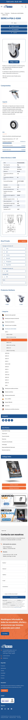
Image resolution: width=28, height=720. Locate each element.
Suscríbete (5, 633)
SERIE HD (7, 382)
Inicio (2, 13)
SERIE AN (7, 356)
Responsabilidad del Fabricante (8, 447)
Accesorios (7, 405)
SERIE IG (6, 369)
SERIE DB (7, 377)
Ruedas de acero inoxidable (10, 325)
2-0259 (7, 304)
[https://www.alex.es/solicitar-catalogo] (14, 515)
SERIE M (6, 361)
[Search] (22, 6)
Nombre (4, 563)
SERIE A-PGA (5, 15)
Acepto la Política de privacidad (11, 594)
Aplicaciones (3, 668)
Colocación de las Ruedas (7, 442)
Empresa (4, 569)
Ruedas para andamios (9, 322)
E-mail (4, 580)
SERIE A (6, 332)
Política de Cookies (12, 717)
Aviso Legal (19, 717)
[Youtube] (11, 709)
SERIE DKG (7, 374)
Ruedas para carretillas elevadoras (12, 409)
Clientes (2, 670)
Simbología (4, 444)
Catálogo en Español (14, 485)
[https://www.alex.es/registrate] (14, 500)
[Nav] (1, 6)
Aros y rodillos (8, 399)
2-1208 (21, 304)
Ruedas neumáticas (9, 392)
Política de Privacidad (17, 607)
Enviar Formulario (14, 597)
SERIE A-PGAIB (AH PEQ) (11, 337)
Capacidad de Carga (6, 431)
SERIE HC (7, 380)
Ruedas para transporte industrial (12, 318)
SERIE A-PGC (8, 342)
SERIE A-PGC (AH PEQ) (10, 345)
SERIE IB (6, 372)
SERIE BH (7, 366)
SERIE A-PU (8, 348)
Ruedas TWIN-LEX (8, 402)
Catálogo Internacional (14, 488)
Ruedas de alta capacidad (10, 315)
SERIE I (6, 385)
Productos (7, 13)
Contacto (3, 675)
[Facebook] (8, 709)
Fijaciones (4, 439)
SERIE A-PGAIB (9, 334)
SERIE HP (7, 358)
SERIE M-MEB (7, 364)
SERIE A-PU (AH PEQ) (10, 350)
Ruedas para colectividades (17, 13)
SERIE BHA (7, 353)
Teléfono (4, 574)
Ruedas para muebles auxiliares (11, 388)
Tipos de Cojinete (5, 436)
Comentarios (5, 586)
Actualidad (3, 673)
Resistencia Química (6, 450)
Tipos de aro (4, 433)
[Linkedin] (2, 709)
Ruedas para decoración (10, 395)
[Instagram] (5, 709)
